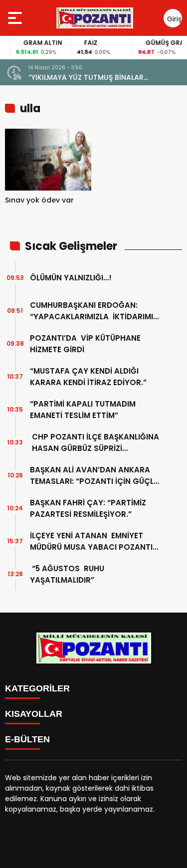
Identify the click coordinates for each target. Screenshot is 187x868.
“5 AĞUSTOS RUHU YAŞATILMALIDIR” (67, 574)
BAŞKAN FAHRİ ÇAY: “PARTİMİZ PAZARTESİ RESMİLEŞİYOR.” (88, 508)
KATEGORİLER (37, 688)
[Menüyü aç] (16, 18)
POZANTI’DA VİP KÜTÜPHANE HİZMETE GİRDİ (85, 344)
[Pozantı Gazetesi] (95, 17)
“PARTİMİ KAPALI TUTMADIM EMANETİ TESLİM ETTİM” (84, 410)
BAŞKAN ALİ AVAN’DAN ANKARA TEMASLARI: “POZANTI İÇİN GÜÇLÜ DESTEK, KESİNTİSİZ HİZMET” (94, 475)
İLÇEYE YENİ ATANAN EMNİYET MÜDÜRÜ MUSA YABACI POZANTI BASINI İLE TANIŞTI (91, 541)
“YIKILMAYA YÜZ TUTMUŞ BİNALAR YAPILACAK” (86, 77)
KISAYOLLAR (33, 714)
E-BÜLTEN (27, 739)
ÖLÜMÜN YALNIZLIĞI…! (71, 277)
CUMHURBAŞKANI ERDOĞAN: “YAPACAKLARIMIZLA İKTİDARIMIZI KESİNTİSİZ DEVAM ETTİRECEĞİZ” (95, 311)
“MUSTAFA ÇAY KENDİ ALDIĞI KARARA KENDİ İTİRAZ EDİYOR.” (88, 377)
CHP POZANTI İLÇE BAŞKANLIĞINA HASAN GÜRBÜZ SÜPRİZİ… (94, 442)
